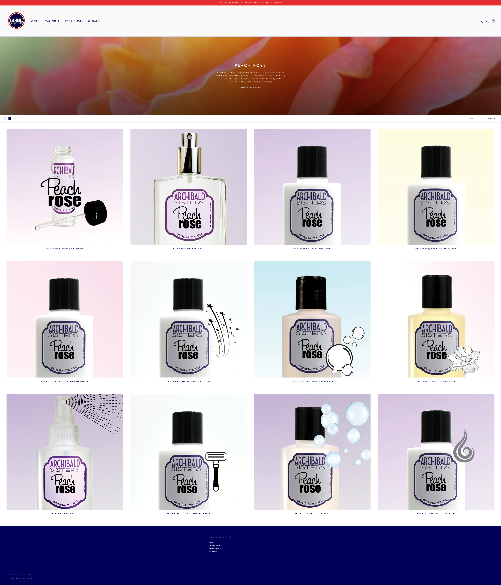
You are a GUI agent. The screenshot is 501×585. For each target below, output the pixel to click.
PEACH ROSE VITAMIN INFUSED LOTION (312, 249)
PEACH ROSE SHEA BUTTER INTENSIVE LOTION (64, 381)
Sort (471, 118)
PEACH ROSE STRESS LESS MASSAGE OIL (436, 381)
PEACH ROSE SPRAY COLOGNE (188, 249)
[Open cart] (493, 20)
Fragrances (52, 21)
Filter (491, 118)
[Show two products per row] (5, 118)
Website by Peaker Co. (21, 578)
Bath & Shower (74, 21)
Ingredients (213, 552)
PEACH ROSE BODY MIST (64, 513)
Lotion (35, 21)
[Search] (487, 21)
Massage (93, 21)
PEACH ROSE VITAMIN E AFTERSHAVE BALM (188, 513)
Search (211, 542)
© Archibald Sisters (20, 575)
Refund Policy (214, 548)
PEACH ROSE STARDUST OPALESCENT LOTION (188, 381)
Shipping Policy (214, 545)
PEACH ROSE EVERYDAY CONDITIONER (436, 513)
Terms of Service (214, 555)
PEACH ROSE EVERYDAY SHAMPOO (312, 513)
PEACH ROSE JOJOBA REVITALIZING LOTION (436, 249)
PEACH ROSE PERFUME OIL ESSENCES (65, 249)
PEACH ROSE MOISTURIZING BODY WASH (312, 381)
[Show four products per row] (9, 118)
